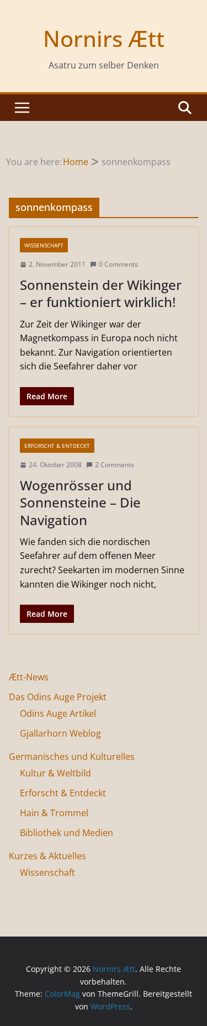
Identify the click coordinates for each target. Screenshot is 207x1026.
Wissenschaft (43, 245)
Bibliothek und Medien (66, 833)
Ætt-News (29, 677)
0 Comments (118, 264)
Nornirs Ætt (103, 38)
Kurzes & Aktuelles (47, 856)
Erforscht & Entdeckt (57, 445)
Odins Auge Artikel (58, 713)
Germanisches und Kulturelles (72, 756)
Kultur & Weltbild (55, 773)
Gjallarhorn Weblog (60, 733)
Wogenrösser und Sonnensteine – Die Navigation (80, 502)
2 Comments (114, 464)
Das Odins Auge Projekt (58, 697)
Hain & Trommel (54, 813)
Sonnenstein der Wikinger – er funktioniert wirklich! (101, 293)
